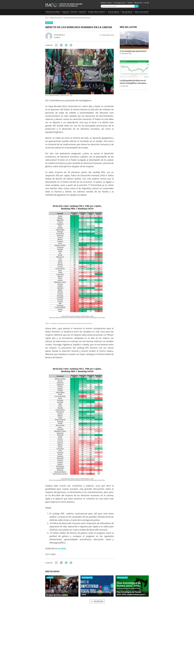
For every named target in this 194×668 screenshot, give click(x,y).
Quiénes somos (106, 3)
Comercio (66, 12)
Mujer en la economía (142, 12)
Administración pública (53, 12)
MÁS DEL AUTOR (128, 27)
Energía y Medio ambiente (96, 12)
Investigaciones (119, 3)
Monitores (138, 3)
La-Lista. (62, 548)
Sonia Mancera (59, 35)
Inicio (46, 17)
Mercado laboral (127, 12)
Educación (82, 12)
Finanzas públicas (113, 12)
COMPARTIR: (49, 45)
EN (145, 3)
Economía (74, 12)
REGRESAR (98, 601)
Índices (130, 3)
